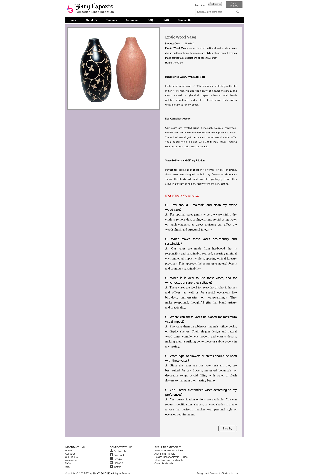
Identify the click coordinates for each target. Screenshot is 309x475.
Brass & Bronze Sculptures (168, 451)
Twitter (117, 467)
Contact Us (184, 20)
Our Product (71, 457)
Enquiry (227, 428)
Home (73, 20)
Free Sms (200, 5)
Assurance (132, 20)
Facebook (118, 455)
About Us (91, 20)
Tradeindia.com (230, 473)
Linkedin (118, 463)
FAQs (151, 20)
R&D (166, 20)
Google (117, 459)
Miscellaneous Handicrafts (168, 460)
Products (111, 20)
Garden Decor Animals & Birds (171, 457)
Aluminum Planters (164, 454)
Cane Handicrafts (163, 463)
